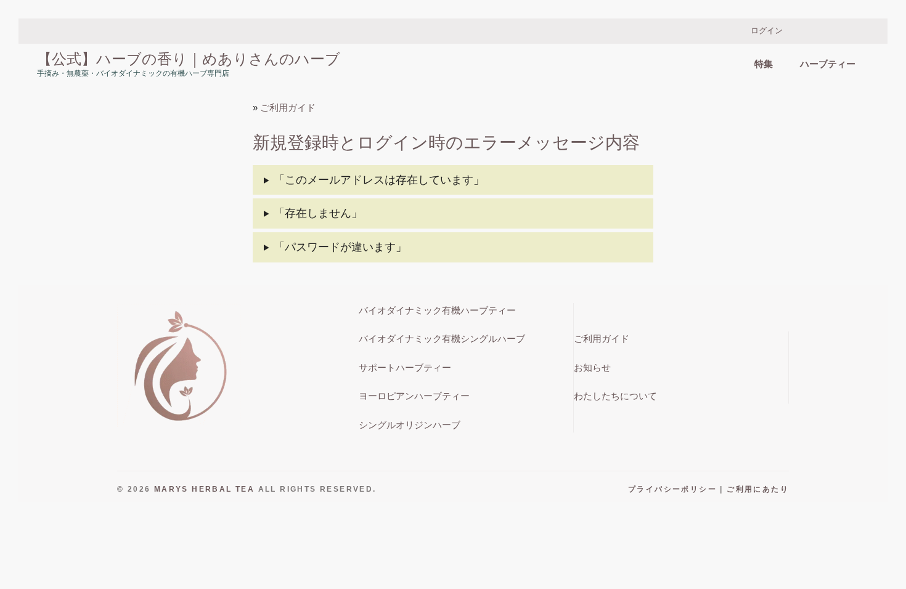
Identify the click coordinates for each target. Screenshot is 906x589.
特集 (763, 64)
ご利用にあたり (758, 489)
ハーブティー (827, 64)
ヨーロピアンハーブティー (414, 396)
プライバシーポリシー (672, 489)
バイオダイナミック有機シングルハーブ (442, 338)
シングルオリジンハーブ (409, 425)
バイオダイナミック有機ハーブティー (437, 310)
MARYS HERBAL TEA (204, 489)
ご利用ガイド (288, 107)
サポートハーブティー (405, 367)
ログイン (767, 30)
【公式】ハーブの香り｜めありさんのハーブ (188, 58)
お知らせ (592, 367)
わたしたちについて (615, 396)
